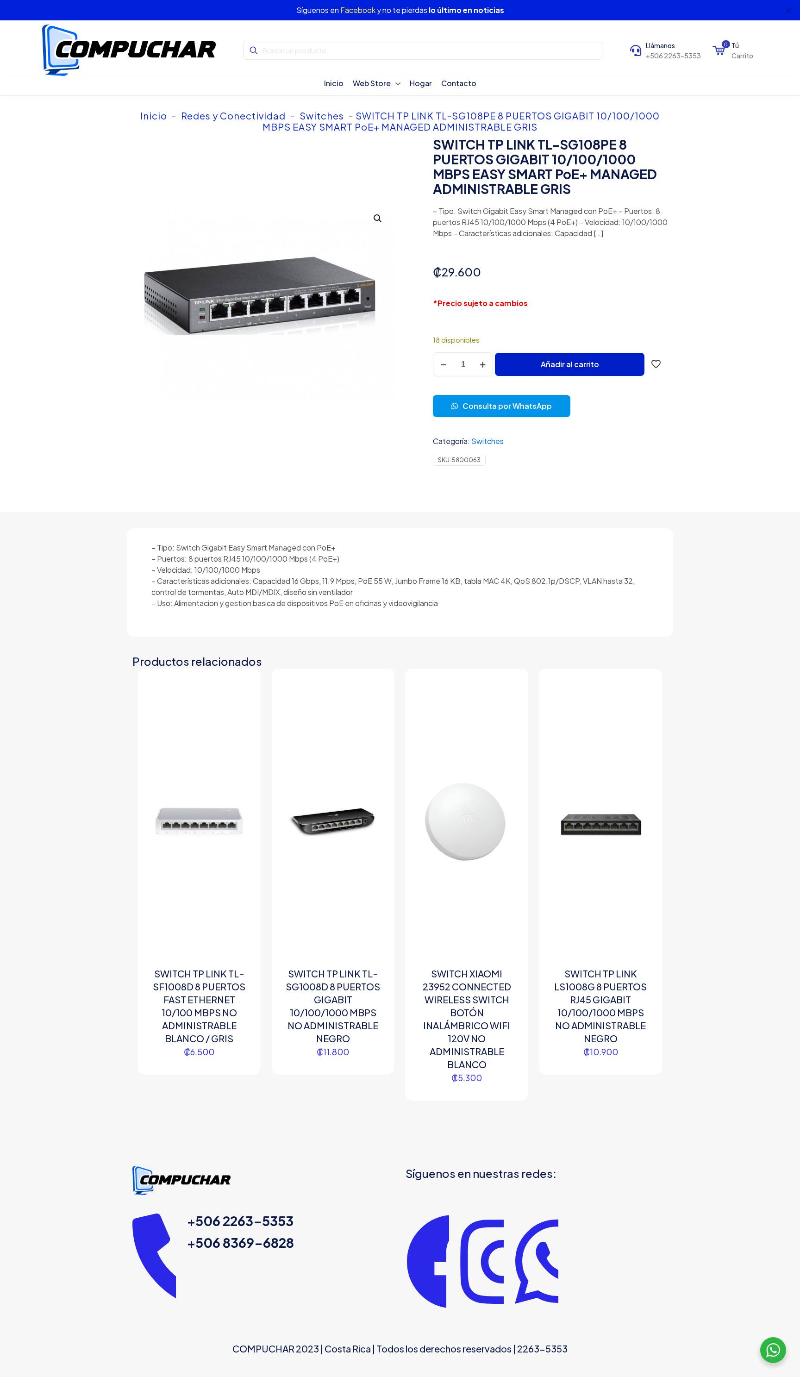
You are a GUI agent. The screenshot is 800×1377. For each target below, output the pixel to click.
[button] (378, 218)
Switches (322, 115)
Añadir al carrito (570, 364)
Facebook (358, 10)
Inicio (153, 115)
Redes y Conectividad (233, 115)
